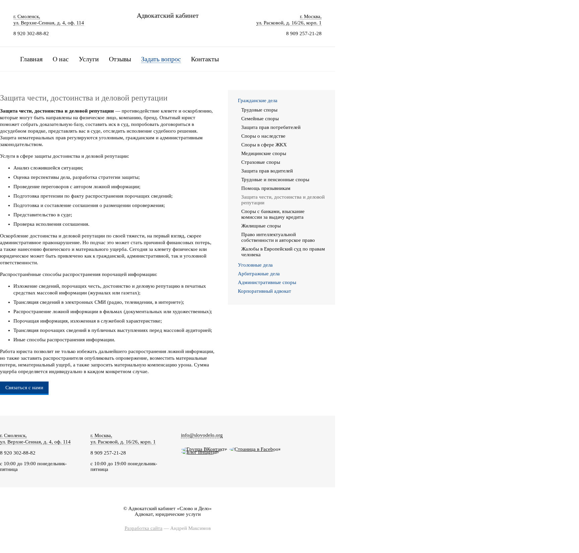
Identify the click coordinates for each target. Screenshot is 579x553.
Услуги (89, 59)
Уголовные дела (255, 265)
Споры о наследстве (263, 136)
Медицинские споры (263, 153)
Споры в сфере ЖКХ (264, 144)
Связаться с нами (24, 387)
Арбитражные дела (259, 273)
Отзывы (120, 59)
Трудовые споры (259, 110)
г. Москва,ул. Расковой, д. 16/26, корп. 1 (123, 438)
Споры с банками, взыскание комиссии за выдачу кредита (273, 214)
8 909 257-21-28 (304, 33)
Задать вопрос (161, 59)
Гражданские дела (257, 100)
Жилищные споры (261, 225)
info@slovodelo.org (202, 435)
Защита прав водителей (267, 171)
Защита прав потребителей (271, 127)
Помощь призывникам (266, 188)
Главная (31, 59)
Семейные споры (260, 118)
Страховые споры (260, 162)
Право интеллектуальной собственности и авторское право (278, 237)
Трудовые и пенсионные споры (275, 179)
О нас (61, 59)
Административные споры (267, 282)
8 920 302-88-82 (31, 33)
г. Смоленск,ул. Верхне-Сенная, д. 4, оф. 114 (35, 438)
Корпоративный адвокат (264, 291)
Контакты (205, 59)
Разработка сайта (144, 528)
